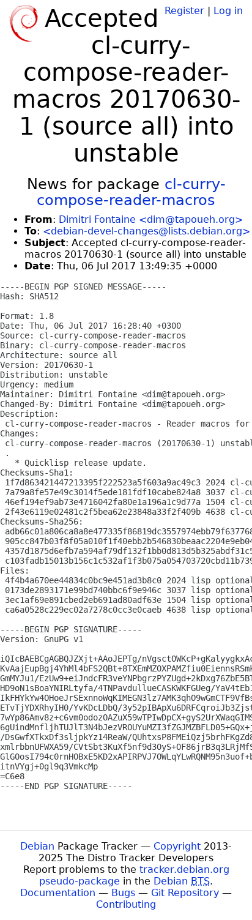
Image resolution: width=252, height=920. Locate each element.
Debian (37, 846)
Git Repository (185, 893)
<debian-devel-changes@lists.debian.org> (146, 231)
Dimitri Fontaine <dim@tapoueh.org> (151, 219)
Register (184, 11)
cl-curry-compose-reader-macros (131, 192)
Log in (228, 11)
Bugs (123, 893)
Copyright (177, 846)
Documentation (57, 893)
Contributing (126, 904)
